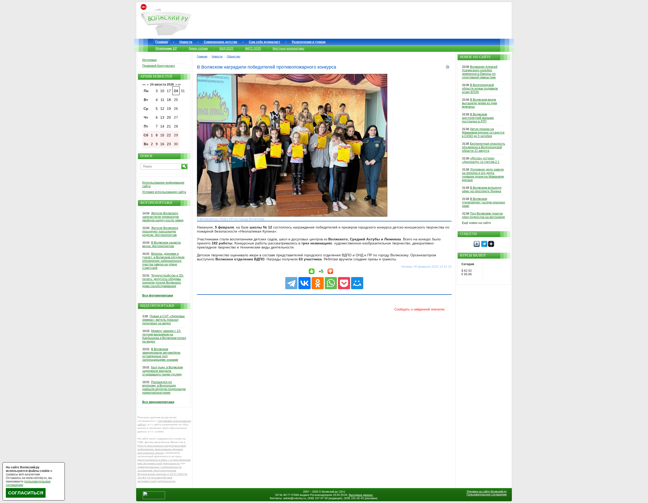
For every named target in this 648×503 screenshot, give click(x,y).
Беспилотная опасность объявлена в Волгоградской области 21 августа (483, 147)
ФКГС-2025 (253, 48)
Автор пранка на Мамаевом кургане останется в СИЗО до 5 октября (483, 132)
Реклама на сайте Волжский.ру (487, 491)
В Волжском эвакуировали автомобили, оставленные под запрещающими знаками (161, 354)
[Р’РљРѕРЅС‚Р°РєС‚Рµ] (304, 283)
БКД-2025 (226, 48)
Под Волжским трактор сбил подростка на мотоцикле (483, 215)
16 (162, 144)
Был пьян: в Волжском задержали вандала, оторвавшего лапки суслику (162, 371)
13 (162, 117)
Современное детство (220, 42)
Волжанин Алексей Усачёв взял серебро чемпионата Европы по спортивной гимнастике (479, 72)
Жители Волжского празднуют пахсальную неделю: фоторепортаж (160, 231)
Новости (185, 42)
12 (162, 109)
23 (169, 144)
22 (169, 135)
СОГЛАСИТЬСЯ (25, 492)
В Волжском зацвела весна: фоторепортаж (161, 244)
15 (162, 135)
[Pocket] (344, 283)
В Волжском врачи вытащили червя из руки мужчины (479, 103)
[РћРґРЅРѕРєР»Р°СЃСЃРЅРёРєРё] (318, 283)
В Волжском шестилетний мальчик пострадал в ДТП (478, 118)
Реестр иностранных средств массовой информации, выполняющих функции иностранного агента (161, 449)
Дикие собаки (198, 48)
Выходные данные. (361, 494)
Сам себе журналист (264, 42)
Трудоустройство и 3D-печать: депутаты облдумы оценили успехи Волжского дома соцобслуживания (163, 281)
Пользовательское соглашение (487, 494)
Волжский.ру (330, 491)
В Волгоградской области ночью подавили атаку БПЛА (480, 88)
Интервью (149, 60)
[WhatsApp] (331, 283)
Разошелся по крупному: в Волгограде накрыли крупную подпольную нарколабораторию (164, 387)
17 (169, 91)
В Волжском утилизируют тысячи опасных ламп (483, 202)
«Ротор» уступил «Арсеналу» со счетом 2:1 (480, 160)
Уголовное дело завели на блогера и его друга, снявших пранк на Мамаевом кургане (483, 175)
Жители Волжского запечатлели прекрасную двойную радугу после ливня (163, 217)
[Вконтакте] (477, 246)
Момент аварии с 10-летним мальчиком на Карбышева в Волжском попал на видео (164, 336)
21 (169, 126)
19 (169, 109)
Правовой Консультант (158, 66)
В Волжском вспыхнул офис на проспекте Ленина (481, 189)
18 (169, 100)
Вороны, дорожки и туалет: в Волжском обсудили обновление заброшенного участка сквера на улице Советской (163, 261)
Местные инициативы (288, 48)
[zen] (491, 246)
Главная (161, 42)
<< (144, 84)
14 (162, 126)
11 (162, 100)
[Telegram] (291, 283)
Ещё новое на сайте (476, 223)
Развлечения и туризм (309, 42)
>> (179, 84)
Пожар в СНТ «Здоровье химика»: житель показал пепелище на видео (163, 320)
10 (162, 91)
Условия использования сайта (164, 192)
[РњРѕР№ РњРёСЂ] (357, 283)
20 (169, 117)
